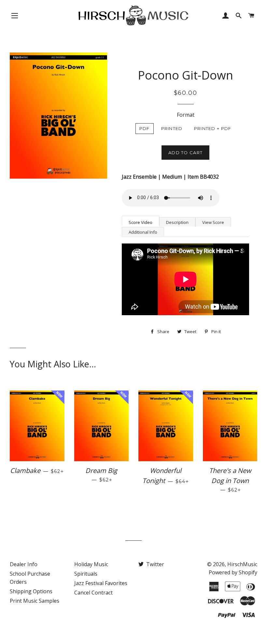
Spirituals (85, 573)
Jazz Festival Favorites (100, 583)
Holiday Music (91, 564)
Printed (172, 128)
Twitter (154, 564)
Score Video (140, 222)
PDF (144, 128)
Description (177, 222)
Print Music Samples (34, 600)
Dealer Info (23, 564)
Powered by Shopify (233, 572)
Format (185, 114)
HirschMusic (242, 564)
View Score (213, 222)
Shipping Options (31, 591)
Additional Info (143, 232)
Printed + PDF (213, 128)
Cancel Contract (93, 592)
